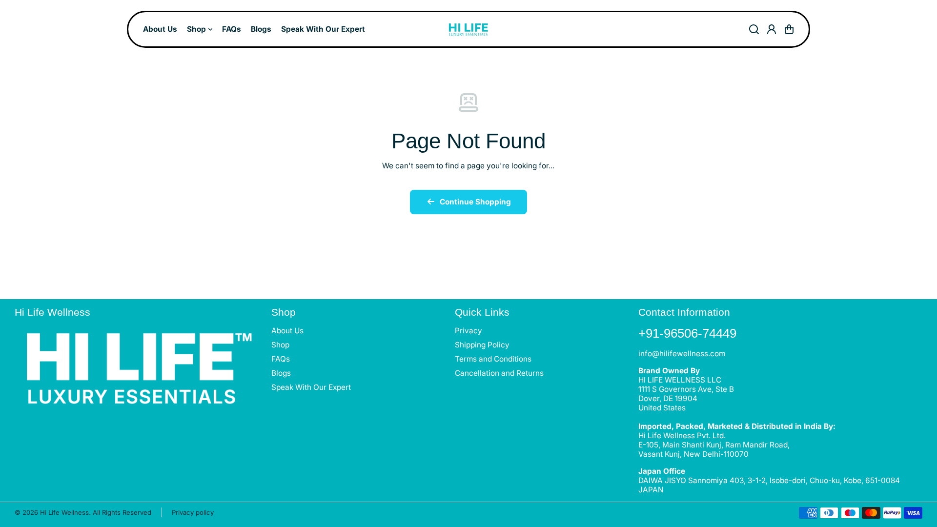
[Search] (754, 29)
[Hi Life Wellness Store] (468, 29)
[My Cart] (789, 29)
